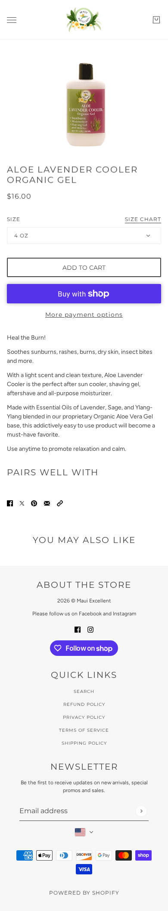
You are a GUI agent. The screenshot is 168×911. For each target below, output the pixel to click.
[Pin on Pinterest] (34, 503)
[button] (59, 503)
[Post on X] (22, 503)
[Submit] (141, 811)
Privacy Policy (84, 717)
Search (84, 691)
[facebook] (77, 629)
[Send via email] (46, 503)
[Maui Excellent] (84, 20)
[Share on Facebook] (9, 503)
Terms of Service (84, 730)
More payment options (84, 314)
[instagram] (90, 629)
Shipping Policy (84, 743)
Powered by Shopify (84, 892)
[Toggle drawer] (11, 20)
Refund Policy (84, 704)
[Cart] (156, 20)
